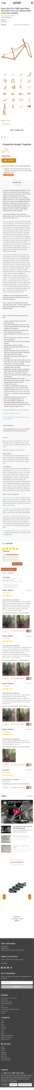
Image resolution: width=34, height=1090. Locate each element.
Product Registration (6, 1004)
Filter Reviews (6, 577)
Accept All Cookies (25, 1085)
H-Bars (3, 1022)
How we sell (4, 1007)
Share (5, 631)
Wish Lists (4, 1056)
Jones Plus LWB (16, 199)
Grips (2, 1024)
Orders (3, 1051)
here (16, 218)
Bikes (2, 1034)
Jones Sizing (4, 1000)
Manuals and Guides (6, 1002)
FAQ (2, 1005)
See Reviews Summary (10, 586)
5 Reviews (12, 15)
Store (2, 1021)
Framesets (4, 1028)
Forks (2, 1032)
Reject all (13, 1085)
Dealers (3, 1013)
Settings (5, 1085)
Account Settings (5, 1060)
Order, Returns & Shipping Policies (10, 1009)
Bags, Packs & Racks (6, 1037)
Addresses (4, 1054)
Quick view (21, 883)
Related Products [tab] (16, 862)
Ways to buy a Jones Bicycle (9, 998)
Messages (3, 1052)
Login (2, 1047)
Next (29, 896)
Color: (5, 120)
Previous (4, 896)
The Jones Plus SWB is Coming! (11, 413)
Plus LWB (5, 258)
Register (3, 1049)
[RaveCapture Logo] (7, 543)
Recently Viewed (5, 1058)
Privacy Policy (4, 1011)
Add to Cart (9, 160)
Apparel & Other (5, 1039)
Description (17, 182)
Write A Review (17, 564)
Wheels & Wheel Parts (7, 1035)
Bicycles (3, 1026)
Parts (2, 1030)
